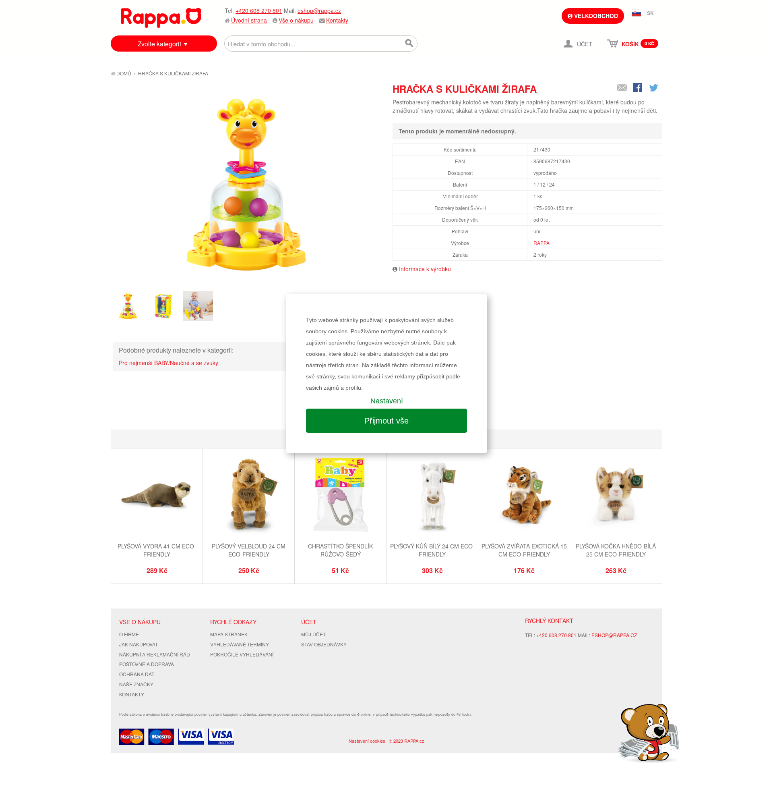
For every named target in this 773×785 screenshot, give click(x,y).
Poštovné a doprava (146, 663)
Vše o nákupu (296, 20)
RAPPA (541, 242)
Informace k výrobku (425, 269)
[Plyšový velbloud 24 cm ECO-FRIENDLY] (248, 495)
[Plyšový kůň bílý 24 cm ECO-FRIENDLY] (432, 495)
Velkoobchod (595, 16)
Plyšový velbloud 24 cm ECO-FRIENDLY (248, 550)
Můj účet (313, 634)
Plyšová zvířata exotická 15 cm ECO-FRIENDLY (524, 550)
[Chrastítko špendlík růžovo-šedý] (340, 495)
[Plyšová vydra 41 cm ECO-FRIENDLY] (157, 495)
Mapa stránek (229, 634)
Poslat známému (622, 88)
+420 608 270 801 (259, 10)
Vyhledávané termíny (239, 644)
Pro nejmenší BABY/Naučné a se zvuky (168, 363)
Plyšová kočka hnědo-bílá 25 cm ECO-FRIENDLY (616, 550)
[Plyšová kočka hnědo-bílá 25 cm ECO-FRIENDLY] (615, 495)
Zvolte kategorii (159, 43)
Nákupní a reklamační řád (154, 654)
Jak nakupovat (138, 644)
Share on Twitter (654, 88)
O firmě (129, 634)
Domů (123, 73)
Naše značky (136, 684)
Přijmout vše (386, 420)
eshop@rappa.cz (319, 10)
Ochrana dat (136, 674)
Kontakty (337, 20)
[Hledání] (409, 43)
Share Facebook (638, 88)
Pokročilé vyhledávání (241, 654)
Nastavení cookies (367, 740)
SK (650, 13)
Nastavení (386, 401)
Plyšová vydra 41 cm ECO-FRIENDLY (157, 550)
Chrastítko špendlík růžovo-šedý (340, 550)
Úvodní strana (249, 20)
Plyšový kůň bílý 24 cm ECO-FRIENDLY (432, 550)
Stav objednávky (324, 644)
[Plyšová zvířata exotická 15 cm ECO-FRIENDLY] (524, 495)
